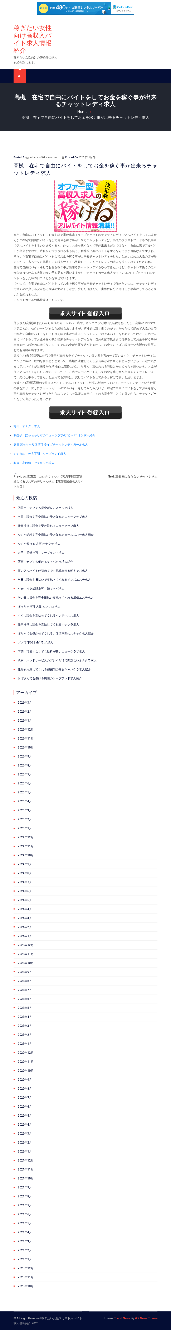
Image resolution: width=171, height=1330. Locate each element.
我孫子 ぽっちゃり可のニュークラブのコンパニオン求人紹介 (54, 435)
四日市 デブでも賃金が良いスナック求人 (45, 507)
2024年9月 (25, 864)
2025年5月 (25, 792)
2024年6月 (25, 891)
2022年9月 (25, 1079)
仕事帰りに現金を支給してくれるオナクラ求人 (48, 624)
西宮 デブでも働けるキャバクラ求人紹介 (45, 561)
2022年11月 (26, 1061)
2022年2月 (25, 1142)
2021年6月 (25, 1214)
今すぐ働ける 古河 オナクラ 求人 (39, 543)
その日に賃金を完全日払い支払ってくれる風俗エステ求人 (56, 597)
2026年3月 (25, 702)
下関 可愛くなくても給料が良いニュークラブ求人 (51, 651)
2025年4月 (25, 801)
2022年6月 (25, 1106)
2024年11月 (26, 846)
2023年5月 (25, 1008)
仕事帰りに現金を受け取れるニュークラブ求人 (48, 525)
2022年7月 (25, 1097)
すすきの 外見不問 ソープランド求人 (40, 453)
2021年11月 (26, 1169)
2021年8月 (25, 1196)
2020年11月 (26, 1277)
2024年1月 (25, 936)
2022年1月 (25, 1151)
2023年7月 (25, 990)
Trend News (122, 1318)
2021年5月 (25, 1223)
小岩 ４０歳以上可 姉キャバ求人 (41, 588)
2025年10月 (26, 747)
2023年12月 (26, 945)
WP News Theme (146, 1318)
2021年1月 (25, 1259)
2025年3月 (25, 810)
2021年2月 (25, 1250)
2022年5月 (25, 1115)
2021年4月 (25, 1232)
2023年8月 (25, 981)
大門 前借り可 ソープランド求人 (41, 552)
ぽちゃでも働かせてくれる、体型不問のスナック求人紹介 (56, 633)
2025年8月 (25, 765)
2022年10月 (26, 1070)
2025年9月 (25, 756)
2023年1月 (25, 1043)
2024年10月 (26, 855)
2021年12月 (26, 1160)
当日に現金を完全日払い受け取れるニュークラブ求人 (53, 516)
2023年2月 (25, 1034)
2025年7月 (25, 774)
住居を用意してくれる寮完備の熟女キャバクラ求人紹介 (54, 669)
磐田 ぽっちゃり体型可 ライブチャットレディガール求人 (51, 444)
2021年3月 (25, 1241)
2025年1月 (25, 828)
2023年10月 (26, 963)
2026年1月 (25, 720)
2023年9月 (25, 972)
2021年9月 (25, 1187)
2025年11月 (26, 738)
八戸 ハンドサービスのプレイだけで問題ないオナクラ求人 (57, 660)
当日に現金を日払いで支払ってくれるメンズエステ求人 (54, 579)
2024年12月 (26, 837)
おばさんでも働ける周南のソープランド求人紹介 (50, 678)
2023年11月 (26, 954)
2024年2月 (25, 927)
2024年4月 (25, 909)
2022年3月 (25, 1133)
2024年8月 (25, 873)
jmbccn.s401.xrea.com (43, 157)
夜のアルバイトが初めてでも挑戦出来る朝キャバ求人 (53, 570)
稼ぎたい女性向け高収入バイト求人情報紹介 (33, 39)
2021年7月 (25, 1205)
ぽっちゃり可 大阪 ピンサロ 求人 (39, 606)
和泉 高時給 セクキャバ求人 (34, 463)
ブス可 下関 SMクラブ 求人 (35, 642)
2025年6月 (25, 783)
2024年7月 (25, 882)
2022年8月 (25, 1088)
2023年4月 (25, 1016)
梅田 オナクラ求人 (27, 426)
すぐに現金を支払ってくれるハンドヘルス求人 (48, 615)
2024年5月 (25, 900)
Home (82, 111)
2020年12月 (26, 1268)
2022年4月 (25, 1124)
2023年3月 (25, 1025)
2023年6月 (25, 999)
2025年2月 (25, 819)
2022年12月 (26, 1052)
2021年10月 (26, 1178)
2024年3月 (25, 918)
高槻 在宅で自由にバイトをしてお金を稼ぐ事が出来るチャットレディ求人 (85, 117)
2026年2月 (25, 711)
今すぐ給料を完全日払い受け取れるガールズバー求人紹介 (56, 534)
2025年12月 (26, 729)
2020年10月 (26, 1286)
